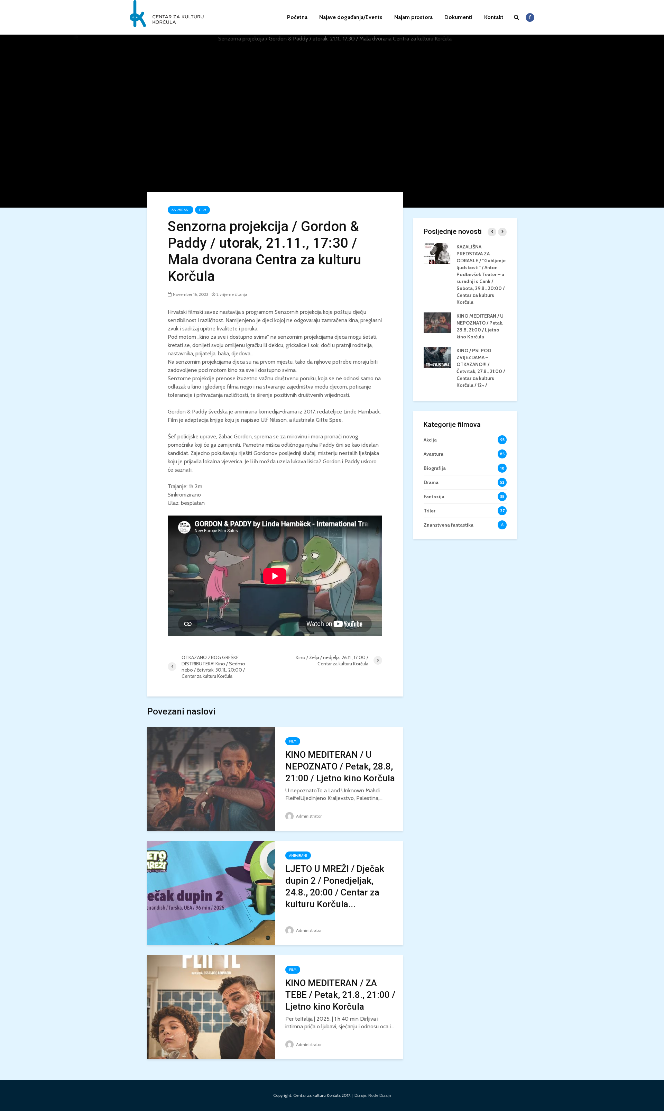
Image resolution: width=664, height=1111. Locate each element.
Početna (297, 17)
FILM (202, 210)
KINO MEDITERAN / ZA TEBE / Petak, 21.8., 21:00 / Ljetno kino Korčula (340, 995)
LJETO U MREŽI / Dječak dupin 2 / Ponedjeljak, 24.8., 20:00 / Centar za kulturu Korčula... (334, 886)
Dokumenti (458, 17)
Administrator (308, 816)
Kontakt (494, 17)
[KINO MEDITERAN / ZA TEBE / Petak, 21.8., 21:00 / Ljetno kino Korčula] (211, 1006)
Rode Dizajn (379, 1095)
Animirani (181, 210)
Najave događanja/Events (350, 17)
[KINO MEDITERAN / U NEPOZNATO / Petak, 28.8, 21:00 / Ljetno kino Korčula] (211, 778)
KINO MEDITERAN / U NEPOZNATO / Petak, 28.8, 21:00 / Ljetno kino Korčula (340, 766)
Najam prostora (413, 17)
